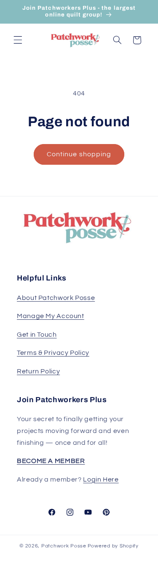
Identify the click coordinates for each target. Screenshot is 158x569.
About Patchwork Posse (56, 297)
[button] (17, 40)
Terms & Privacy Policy (53, 352)
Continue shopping (79, 154)
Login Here (100, 479)
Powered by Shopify (113, 546)
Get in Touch (37, 334)
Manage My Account (50, 316)
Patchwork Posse (63, 546)
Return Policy (38, 371)
